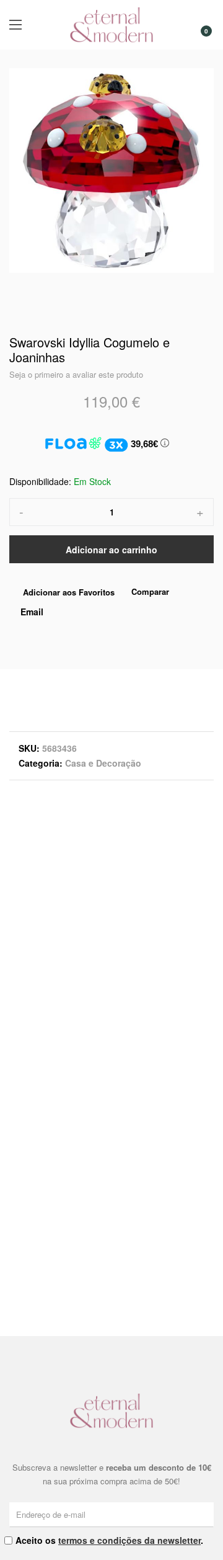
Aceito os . (109, 1540)
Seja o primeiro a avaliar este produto (76, 374)
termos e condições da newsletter (129, 1540)
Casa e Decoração (103, 763)
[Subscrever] (206, 1514)
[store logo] (111, 25)
